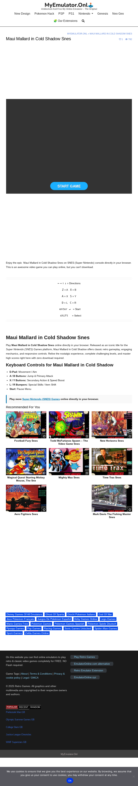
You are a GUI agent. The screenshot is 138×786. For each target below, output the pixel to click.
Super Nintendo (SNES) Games (41, 399)
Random (35, 707)
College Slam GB (14, 727)
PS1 (71, 13)
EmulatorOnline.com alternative (92, 663)
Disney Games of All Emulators (24, 614)
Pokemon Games (41, 623)
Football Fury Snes (26, 440)
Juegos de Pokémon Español (54, 619)
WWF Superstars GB (16, 742)
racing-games (52, 628)
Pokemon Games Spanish (69, 623)
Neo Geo (118, 13)
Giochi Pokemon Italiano (81, 614)
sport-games (14, 633)
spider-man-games (106, 628)
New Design (22, 13)
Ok (70, 780)
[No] (133, 776)
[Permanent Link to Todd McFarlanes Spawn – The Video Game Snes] (69, 424)
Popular (12, 707)
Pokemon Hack (44, 13)
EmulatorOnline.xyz (85, 677)
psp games (34, 628)
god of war (105, 614)
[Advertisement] (69, 72)
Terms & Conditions (41, 673)
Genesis (102, 13)
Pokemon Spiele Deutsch (102, 623)
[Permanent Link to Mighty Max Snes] (69, 461)
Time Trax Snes (112, 477)
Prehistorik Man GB (15, 712)
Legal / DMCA (30, 677)
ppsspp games (15, 628)
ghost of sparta (54, 614)
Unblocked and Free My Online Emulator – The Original (69, 9)
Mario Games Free (17, 623)
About (24, 673)
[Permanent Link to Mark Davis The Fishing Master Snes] (112, 498)
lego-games (108, 619)
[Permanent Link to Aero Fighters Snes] (26, 498)
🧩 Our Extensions (65, 20)
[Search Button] (83, 21)
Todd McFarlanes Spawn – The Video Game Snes (69, 442)
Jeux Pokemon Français (20, 619)
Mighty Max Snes (69, 477)
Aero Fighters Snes (26, 514)
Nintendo (84, 13)
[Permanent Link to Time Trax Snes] (112, 461)
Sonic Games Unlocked (78, 628)
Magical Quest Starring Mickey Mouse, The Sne (26, 479)
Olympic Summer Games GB (20, 719)
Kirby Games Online (85, 619)
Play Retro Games (84, 657)
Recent (23, 707)
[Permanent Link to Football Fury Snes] (26, 424)
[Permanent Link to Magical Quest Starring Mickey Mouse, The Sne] (26, 461)
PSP (61, 13)
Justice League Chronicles (18, 734)
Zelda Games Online (37, 633)
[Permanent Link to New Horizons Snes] (112, 424)
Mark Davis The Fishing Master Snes (112, 516)
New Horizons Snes (112, 440)
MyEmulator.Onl (77, 33)
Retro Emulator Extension (88, 670)
